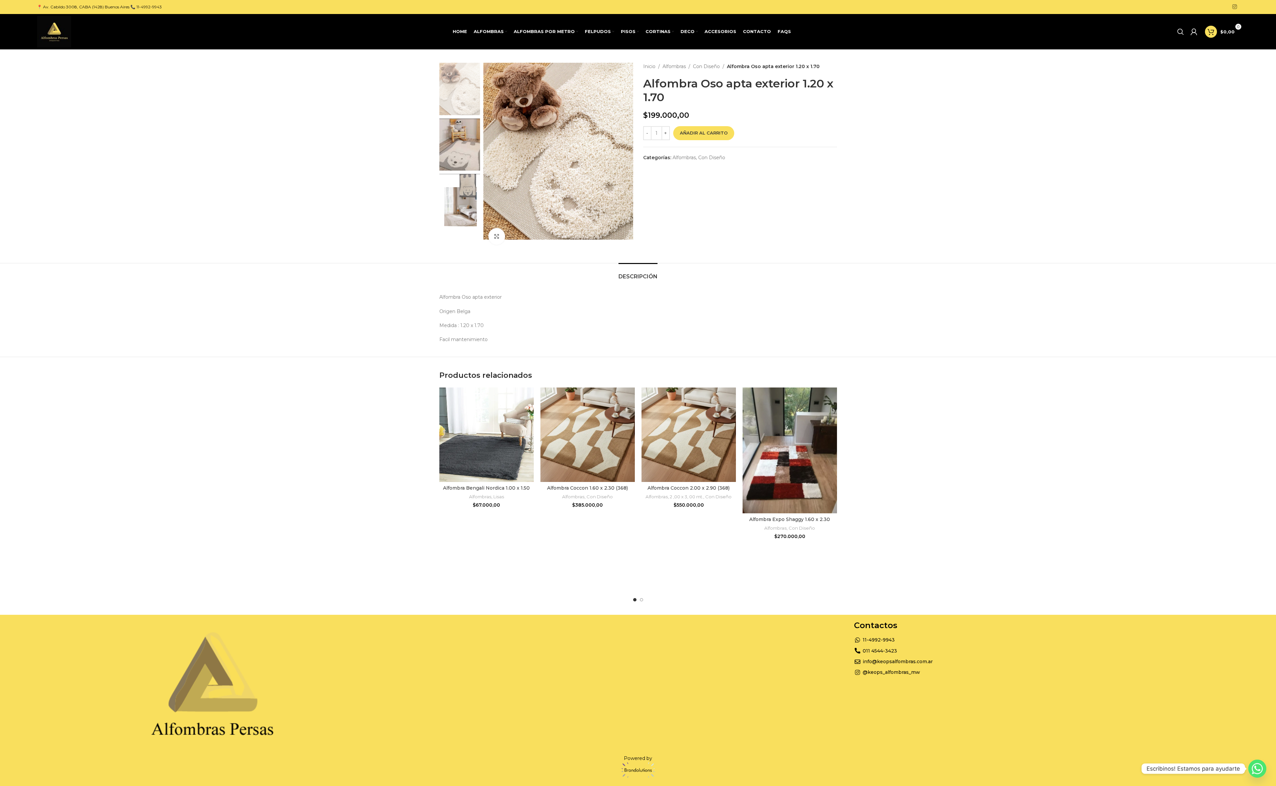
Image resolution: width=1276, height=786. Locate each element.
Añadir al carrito (704, 133)
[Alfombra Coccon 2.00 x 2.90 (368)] (689, 434)
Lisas (498, 496)
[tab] (638, 273)
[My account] (1194, 31)
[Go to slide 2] (641, 599)
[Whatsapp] (1257, 769)
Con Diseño (706, 66)
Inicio (649, 66)
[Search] (1180, 31)
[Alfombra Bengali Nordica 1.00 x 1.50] (486, 434)
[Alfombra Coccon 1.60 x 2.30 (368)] (587, 434)
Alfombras (674, 66)
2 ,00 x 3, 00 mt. (686, 496)
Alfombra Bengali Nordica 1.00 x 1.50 (486, 488)
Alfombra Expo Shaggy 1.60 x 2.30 (789, 519)
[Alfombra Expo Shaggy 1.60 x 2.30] (790, 450)
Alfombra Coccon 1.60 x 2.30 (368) (587, 488)
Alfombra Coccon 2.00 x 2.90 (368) (689, 488)
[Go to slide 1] (634, 599)
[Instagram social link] (1234, 7)
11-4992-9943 (149, 6)
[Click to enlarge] (496, 236)
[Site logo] (54, 31)
